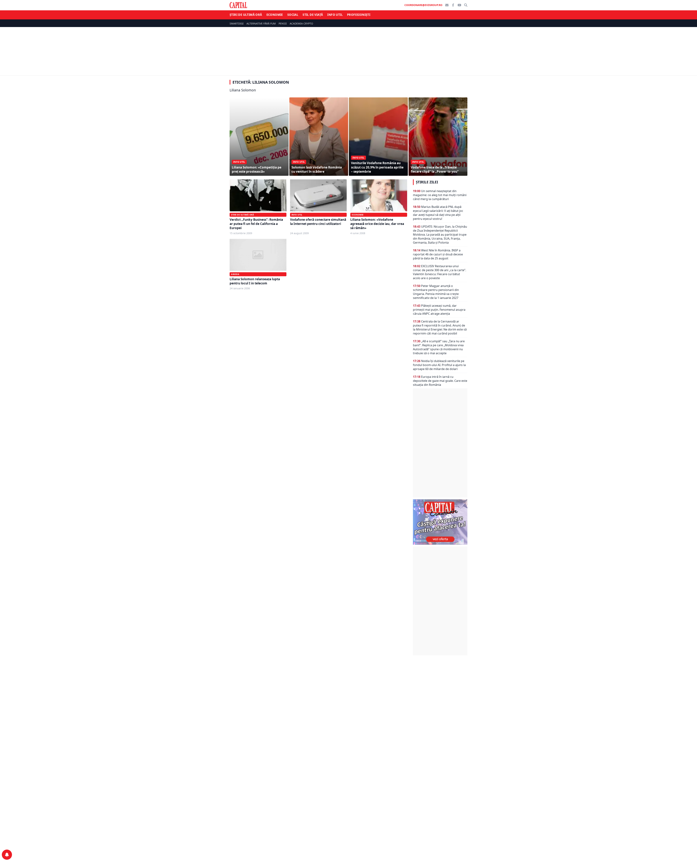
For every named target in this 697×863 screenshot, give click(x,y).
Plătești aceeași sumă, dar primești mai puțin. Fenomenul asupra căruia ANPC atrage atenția (439, 310)
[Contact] (447, 5)
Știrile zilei (427, 182)
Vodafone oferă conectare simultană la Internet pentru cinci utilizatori (318, 221)
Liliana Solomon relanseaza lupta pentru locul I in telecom (255, 281)
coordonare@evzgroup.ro (423, 5)
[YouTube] (459, 5)
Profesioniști (358, 15)
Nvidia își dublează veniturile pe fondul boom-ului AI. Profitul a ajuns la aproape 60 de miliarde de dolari (439, 365)
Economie (274, 15)
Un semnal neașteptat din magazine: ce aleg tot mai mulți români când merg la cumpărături (439, 195)
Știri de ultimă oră (246, 15)
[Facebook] (453, 5)
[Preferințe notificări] (7, 855)
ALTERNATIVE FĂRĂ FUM (261, 23)
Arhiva (235, 274)
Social (292, 15)
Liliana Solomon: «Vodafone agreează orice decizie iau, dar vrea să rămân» (377, 223)
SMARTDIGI (237, 23)
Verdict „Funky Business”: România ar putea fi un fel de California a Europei (256, 223)
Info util (335, 15)
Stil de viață (313, 15)
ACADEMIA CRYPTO (301, 23)
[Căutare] (465, 5)
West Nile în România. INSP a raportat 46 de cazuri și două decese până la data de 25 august (438, 254)
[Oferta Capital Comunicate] (440, 522)
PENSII (283, 23)
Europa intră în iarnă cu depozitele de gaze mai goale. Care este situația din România (440, 381)
